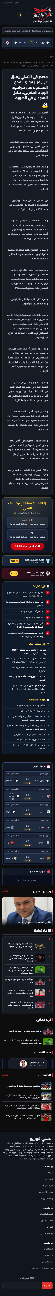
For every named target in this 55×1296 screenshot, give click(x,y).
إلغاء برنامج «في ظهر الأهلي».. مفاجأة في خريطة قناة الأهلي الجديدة (21, 958)
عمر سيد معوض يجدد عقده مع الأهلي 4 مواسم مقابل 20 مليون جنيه (20, 993)
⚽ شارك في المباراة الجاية (27, 546)
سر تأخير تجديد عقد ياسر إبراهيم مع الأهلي (19, 981)
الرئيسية (50, 56)
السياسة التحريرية (46, 1220)
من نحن (50, 1172)
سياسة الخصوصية (46, 1192)
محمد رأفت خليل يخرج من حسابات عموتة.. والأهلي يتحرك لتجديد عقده (20, 947)
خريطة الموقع (47, 1261)
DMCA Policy (48, 1255)
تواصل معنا (48, 1179)
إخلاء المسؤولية (47, 1198)
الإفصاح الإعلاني (46, 1233)
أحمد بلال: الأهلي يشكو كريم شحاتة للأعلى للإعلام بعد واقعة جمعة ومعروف (20, 970)
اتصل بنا (50, 1227)
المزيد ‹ (5, 891)
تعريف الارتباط (47, 1185)
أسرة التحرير (48, 1249)
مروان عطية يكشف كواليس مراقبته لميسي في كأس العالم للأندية (20, 1005)
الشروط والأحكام (46, 1214)
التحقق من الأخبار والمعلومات (41, 1268)
